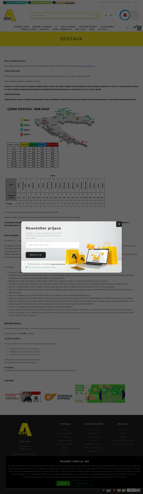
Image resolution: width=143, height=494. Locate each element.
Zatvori (119, 224)
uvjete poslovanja (58, 264)
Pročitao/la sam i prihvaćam (46, 264)
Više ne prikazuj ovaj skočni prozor (42, 267)
